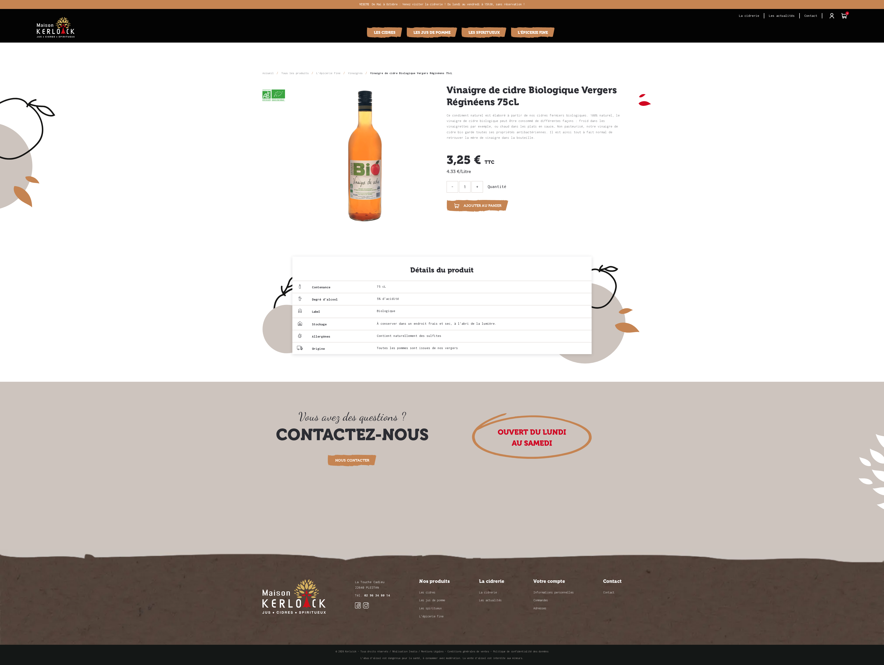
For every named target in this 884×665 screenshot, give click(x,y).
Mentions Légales (432, 651)
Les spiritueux (484, 32)
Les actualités (782, 15)
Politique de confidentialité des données (520, 651)
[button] (352, 460)
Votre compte (549, 581)
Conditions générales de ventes (468, 651)
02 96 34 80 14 (377, 595)
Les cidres (384, 32)
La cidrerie (749, 15)
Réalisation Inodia (404, 651)
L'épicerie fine (533, 32)
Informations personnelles (553, 592)
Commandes (540, 600)
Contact (810, 15)
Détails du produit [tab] (442, 270)
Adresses (539, 608)
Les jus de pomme (432, 32)
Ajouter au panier (477, 205)
